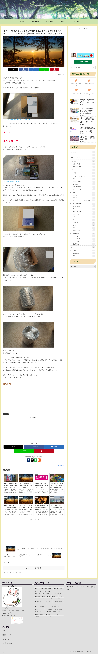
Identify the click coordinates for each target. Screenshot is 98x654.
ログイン (5, 631)
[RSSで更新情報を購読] (39, 460)
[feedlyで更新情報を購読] (35, 460)
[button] (94, 67)
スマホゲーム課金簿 (82, 61)
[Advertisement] (33, 429)
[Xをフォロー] (32, 460)
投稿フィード (6, 635)
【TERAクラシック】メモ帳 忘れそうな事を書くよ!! (81, 588)
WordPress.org (7, 643)
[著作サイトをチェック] (28, 460)
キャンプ (7, 413)
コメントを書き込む (34, 568)
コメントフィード (7, 639)
